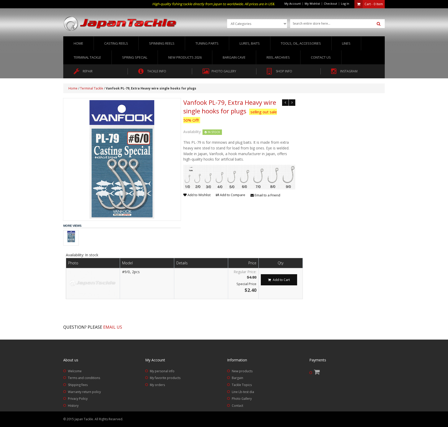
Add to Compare (232, 194)
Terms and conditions (84, 378)
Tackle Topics (242, 385)
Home (78, 43)
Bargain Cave (234, 57)
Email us (112, 327)
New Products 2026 (185, 57)
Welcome (75, 371)
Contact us (321, 57)
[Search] (379, 24)
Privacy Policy (78, 398)
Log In (345, 3)
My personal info (162, 371)
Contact (237, 405)
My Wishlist (312, 3)
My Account (292, 3)
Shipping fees (78, 385)
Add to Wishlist (199, 194)
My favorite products (165, 378)
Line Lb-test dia (243, 392)
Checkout (330, 3)
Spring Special (134, 57)
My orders (157, 385)
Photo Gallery (242, 398)
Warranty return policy (84, 392)
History (73, 405)
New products (242, 371)
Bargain (237, 378)
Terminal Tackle (91, 88)
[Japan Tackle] (120, 24)
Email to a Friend (267, 195)
